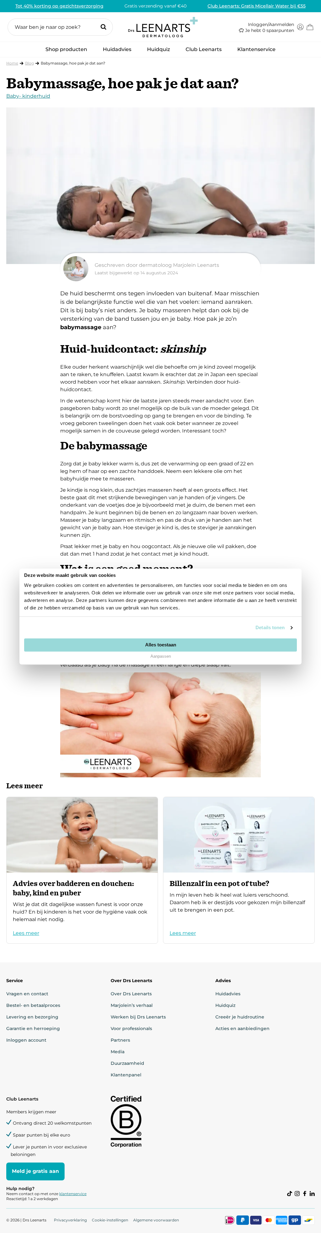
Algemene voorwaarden (156, 1220)
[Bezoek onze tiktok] (289, 1193)
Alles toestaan (160, 644)
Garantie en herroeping (33, 1028)
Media (117, 1051)
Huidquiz (158, 49)
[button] (60, 27)
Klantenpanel (126, 1075)
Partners (120, 1040)
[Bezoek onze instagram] (297, 1193)
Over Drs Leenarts (131, 994)
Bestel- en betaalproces (33, 1005)
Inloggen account (26, 1040)
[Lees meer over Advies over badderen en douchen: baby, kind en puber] (82, 870)
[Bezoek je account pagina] (300, 27)
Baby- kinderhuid (28, 96)
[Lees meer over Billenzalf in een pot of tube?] (238, 870)
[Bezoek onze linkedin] (312, 1193)
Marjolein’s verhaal (132, 1005)
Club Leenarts (204, 49)
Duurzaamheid (127, 1063)
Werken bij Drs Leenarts (138, 1017)
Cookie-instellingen (110, 1220)
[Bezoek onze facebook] (304, 1193)
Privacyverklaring (70, 1220)
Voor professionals (131, 1028)
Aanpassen (160, 656)
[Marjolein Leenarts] (160, 268)
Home (12, 63)
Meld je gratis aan (35, 1171)
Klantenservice (256, 49)
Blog (29, 63)
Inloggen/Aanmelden (271, 24)
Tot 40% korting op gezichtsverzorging (59, 6)
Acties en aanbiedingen (242, 1028)
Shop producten (66, 51)
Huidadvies (117, 51)
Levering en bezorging (32, 1017)
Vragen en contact (27, 994)
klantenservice (73, 1193)
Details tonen (270, 627)
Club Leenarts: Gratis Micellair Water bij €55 (257, 6)
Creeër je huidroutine (239, 1017)
